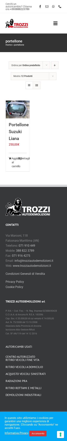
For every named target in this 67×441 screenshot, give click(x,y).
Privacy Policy (15, 282)
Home (9, 45)
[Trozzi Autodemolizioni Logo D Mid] (17, 20)
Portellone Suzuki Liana (19, 131)
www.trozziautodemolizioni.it (32, 266)
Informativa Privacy (16, 433)
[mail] (46, 6)
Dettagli (24, 158)
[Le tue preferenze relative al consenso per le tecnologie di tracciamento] (60, 434)
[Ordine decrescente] (54, 65)
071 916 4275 (21, 255)
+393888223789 (19, 9)
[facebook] (40, 6)
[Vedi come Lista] (36, 85)
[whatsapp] (53, 6)
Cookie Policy (14, 287)
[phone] (59, 6)
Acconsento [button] (38, 433)
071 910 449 (27, 245)
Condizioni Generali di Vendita (25, 274)
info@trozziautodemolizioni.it (34, 260)
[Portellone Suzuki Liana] (18, 109)
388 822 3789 (25, 250)
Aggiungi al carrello (14, 162)
